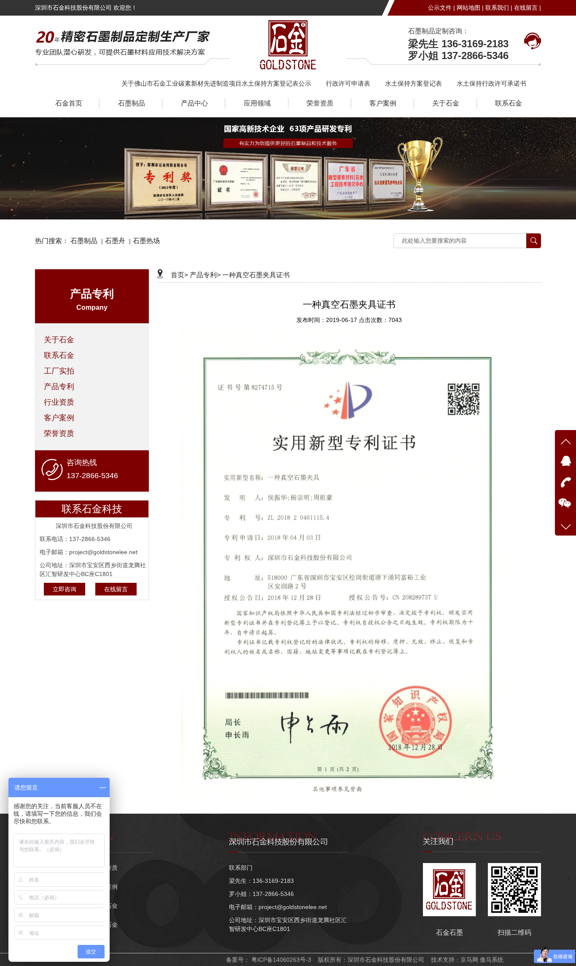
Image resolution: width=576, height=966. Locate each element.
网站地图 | (470, 7)
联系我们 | (498, 7)
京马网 (469, 959)
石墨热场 (146, 240)
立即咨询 (64, 589)
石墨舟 (115, 240)
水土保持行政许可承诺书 (491, 83)
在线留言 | (527, 7)
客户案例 (382, 103)
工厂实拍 (59, 371)
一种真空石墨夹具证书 (256, 275)
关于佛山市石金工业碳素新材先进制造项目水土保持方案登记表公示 (216, 83)
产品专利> (205, 275)
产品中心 (194, 103)
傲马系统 (491, 959)
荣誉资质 (320, 103)
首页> (179, 275)
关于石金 (445, 103)
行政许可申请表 (348, 83)
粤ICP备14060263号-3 (280, 959)
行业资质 (59, 402)
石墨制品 (131, 103)
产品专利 (59, 386)
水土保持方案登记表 (413, 83)
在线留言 (116, 589)
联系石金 (508, 103)
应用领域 (257, 103)
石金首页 (68, 103)
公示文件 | (441, 7)
